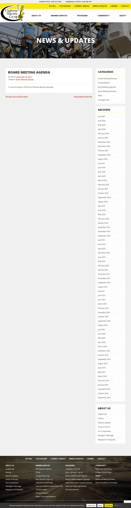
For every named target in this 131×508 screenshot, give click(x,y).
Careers (114, 6)
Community (104, 15)
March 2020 (102, 346)
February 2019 (103, 380)
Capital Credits (41, 489)
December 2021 (104, 274)
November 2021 (104, 278)
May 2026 (101, 125)
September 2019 (104, 359)
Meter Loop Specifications (46, 496)
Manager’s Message (105, 435)
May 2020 (101, 338)
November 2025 (104, 146)
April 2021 (102, 300)
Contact (125, 6)
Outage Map (65, 6)
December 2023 (104, 227)
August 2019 (103, 363)
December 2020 (104, 312)
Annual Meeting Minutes (107, 78)
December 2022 (104, 253)
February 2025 (103, 185)
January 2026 (103, 138)
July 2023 (101, 240)
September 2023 (104, 236)
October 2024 (103, 193)
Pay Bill (52, 6)
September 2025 (104, 155)
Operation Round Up (103, 469)
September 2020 (104, 321)
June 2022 (102, 257)
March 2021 (102, 304)
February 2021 (103, 308)
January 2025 (103, 189)
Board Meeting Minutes (83, 96)
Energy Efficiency (42, 493)
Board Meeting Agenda (25, 79)
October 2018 (103, 393)
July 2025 (101, 163)
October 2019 (103, 355)
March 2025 (102, 180)
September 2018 (104, 397)
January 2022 (103, 270)
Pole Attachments (72, 489)
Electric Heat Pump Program (76, 476)
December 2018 (104, 389)
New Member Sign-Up (44, 479)
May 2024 (101, 214)
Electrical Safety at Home (104, 479)
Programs (82, 15)
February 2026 (103, 133)
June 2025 (102, 167)
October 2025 (103, 150)
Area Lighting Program (74, 472)
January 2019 (103, 385)
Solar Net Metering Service (76, 486)
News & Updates (100, 6)
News (100, 95)
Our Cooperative (104, 431)
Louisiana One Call (73, 469)
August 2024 (103, 202)
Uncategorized (103, 100)
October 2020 (103, 317)
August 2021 (103, 287)
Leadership (102, 414)
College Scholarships (103, 472)
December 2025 (104, 142)
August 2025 (103, 159)
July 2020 (101, 329)
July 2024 (101, 206)
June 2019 (102, 368)
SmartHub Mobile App (44, 483)
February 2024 (103, 219)
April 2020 (102, 342)
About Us (36, 15)
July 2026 (101, 116)
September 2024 (104, 197)
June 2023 (102, 244)
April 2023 (102, 248)
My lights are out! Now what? (17, 96)
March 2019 (102, 376)
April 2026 (102, 129)
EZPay (38, 472)
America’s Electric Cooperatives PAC (49, 486)
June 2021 (102, 295)
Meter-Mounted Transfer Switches (79, 483)
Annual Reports (104, 83)
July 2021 (101, 291)
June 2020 (102, 334)
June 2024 (102, 210)
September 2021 (104, 282)
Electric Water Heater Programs (78, 479)
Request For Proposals (106, 440)
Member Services (59, 15)
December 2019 (104, 351)
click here (49, 87)
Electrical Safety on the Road (106, 483)
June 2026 (102, 121)
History (101, 418)
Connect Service (81, 6)
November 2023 (104, 231)
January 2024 (103, 223)
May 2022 (101, 261)
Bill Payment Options (44, 469)
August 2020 (103, 325)
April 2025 (102, 176)
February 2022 (103, 265)
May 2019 (101, 372)
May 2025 (101, 172)
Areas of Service (104, 427)
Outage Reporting (43, 476)
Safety (122, 15)
